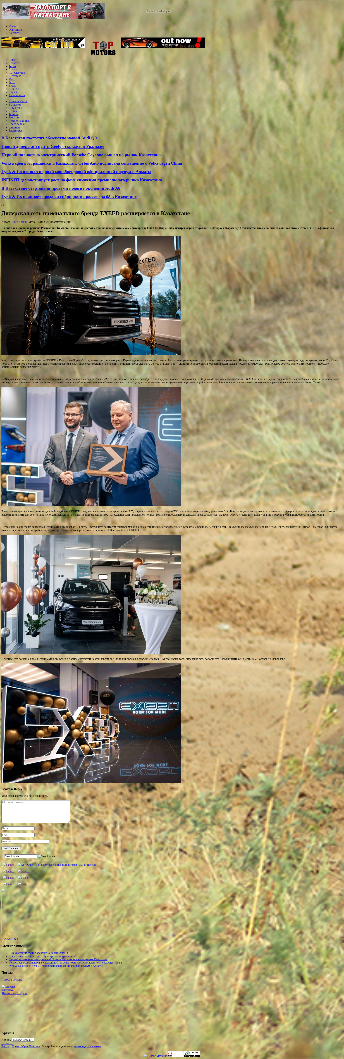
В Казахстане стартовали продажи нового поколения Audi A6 (60, 188)
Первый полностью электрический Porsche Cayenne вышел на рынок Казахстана (81, 154)
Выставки (15, 104)
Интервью (15, 75)
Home (12, 26)
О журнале (15, 29)
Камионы (14, 127)
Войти (5, 1046)
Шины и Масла (18, 101)
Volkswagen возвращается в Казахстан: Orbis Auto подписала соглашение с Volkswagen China (91, 163)
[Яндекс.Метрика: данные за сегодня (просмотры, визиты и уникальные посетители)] (155, 1056)
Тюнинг (13, 114)
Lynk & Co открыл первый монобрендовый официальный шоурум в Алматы (76, 171)
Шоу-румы (15, 107)
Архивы (6, 1039)
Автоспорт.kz (17, 95)
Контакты (15, 32)
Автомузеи (15, 130)
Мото (12, 79)
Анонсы (14, 88)
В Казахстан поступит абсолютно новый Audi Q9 (49, 138)
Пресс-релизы (17, 123)
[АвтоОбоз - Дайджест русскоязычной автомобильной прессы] (57, 864)
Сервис (13, 111)
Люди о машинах (19, 120)
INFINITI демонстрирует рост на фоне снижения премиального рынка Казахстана (81, 180)
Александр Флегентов (87, 1046)
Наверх (7, 1043)
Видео (12, 85)
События (14, 62)
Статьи (13, 69)
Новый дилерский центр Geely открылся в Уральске (52, 146)
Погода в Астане (11, 979)
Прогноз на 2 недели (14, 993)
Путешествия (17, 72)
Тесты (12, 66)
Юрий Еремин (19, 221)
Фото (12, 82)
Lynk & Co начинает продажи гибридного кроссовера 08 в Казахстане (69, 196)
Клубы (13, 92)
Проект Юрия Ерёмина (26, 1046)
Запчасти (14, 117)
